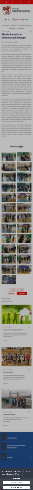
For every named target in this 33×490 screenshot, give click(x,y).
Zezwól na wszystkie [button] (16, 487)
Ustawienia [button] (16, 478)
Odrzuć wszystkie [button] (16, 483)
